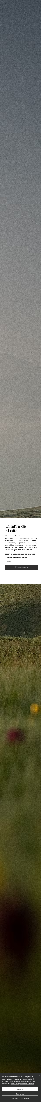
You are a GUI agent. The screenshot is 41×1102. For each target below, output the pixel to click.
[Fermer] (38, 1076)
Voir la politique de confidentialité (22, 1083)
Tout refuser (20, 1094)
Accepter (20, 1089)
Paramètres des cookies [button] (20, 1098)
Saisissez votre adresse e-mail (16, 557)
